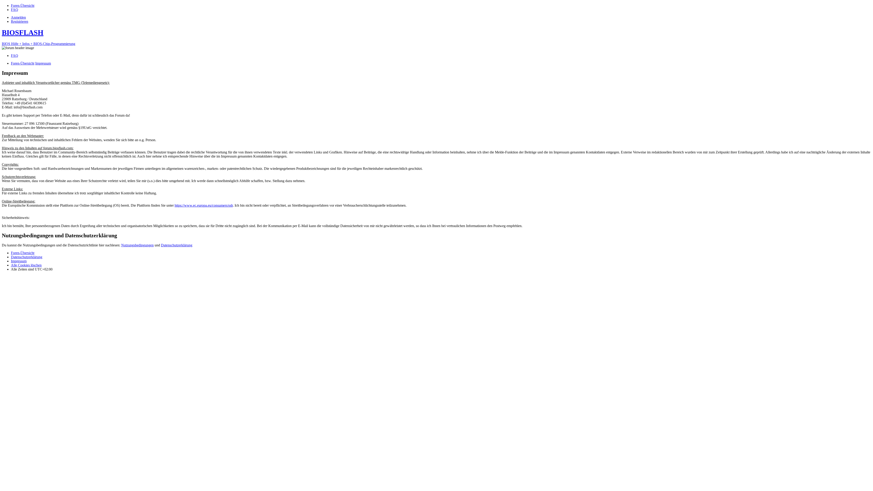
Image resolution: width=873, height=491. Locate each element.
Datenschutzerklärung (176, 245)
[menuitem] (22, 6)
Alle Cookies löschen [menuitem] (26, 265)
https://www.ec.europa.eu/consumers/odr (204, 205)
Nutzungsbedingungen (137, 245)
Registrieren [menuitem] (19, 21)
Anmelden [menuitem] (18, 17)
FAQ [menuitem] (14, 56)
